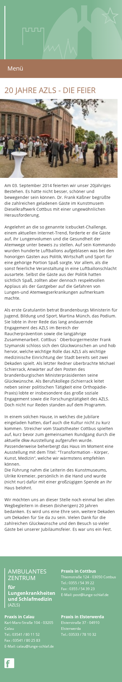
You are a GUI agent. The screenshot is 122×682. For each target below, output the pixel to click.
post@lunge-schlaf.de (91, 594)
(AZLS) (51, 83)
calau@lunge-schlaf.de (35, 646)
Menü (15, 68)
